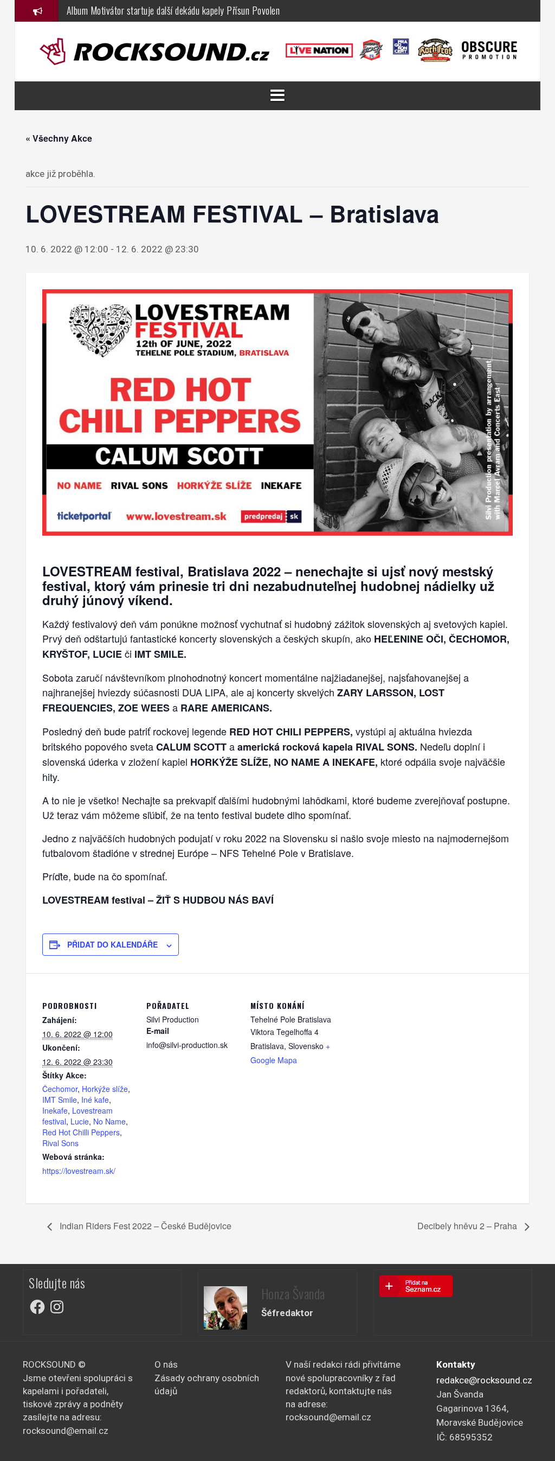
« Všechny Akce (58, 138)
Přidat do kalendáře (112, 944)
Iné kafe (95, 1099)
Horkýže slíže (105, 1088)
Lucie (79, 1121)
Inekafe (55, 1110)
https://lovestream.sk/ (78, 1170)
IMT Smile (59, 1099)
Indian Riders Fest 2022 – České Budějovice (144, 1225)
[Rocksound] (154, 50)
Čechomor (60, 1088)
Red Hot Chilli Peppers (81, 1132)
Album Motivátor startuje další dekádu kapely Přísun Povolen (173, 10)
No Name (109, 1121)
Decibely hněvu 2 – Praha (468, 1225)
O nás (166, 1364)
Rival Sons (60, 1143)
